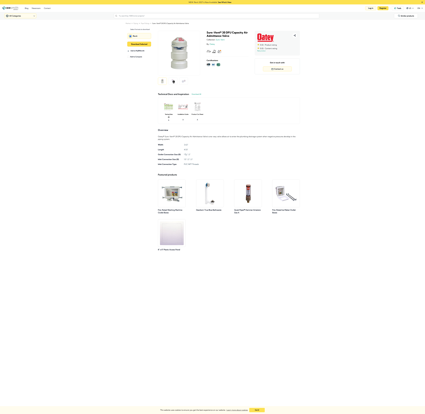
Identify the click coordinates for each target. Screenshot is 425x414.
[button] (370, 8)
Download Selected (139, 44)
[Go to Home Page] (14, 8)
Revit (135, 36)
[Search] (116, 15)
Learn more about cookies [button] (237, 410)
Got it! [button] (257, 410)
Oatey (212, 44)
